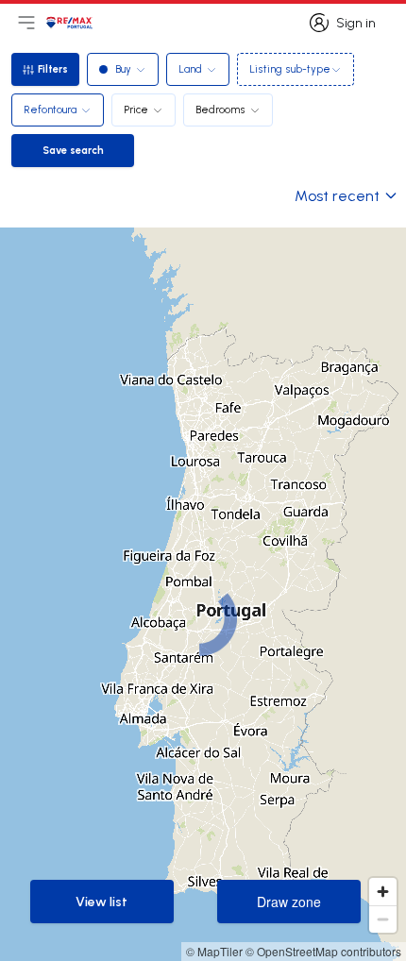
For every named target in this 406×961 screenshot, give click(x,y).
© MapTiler (214, 951)
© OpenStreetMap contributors (323, 951)
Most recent (337, 195)
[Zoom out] (383, 919)
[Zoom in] (383, 891)
